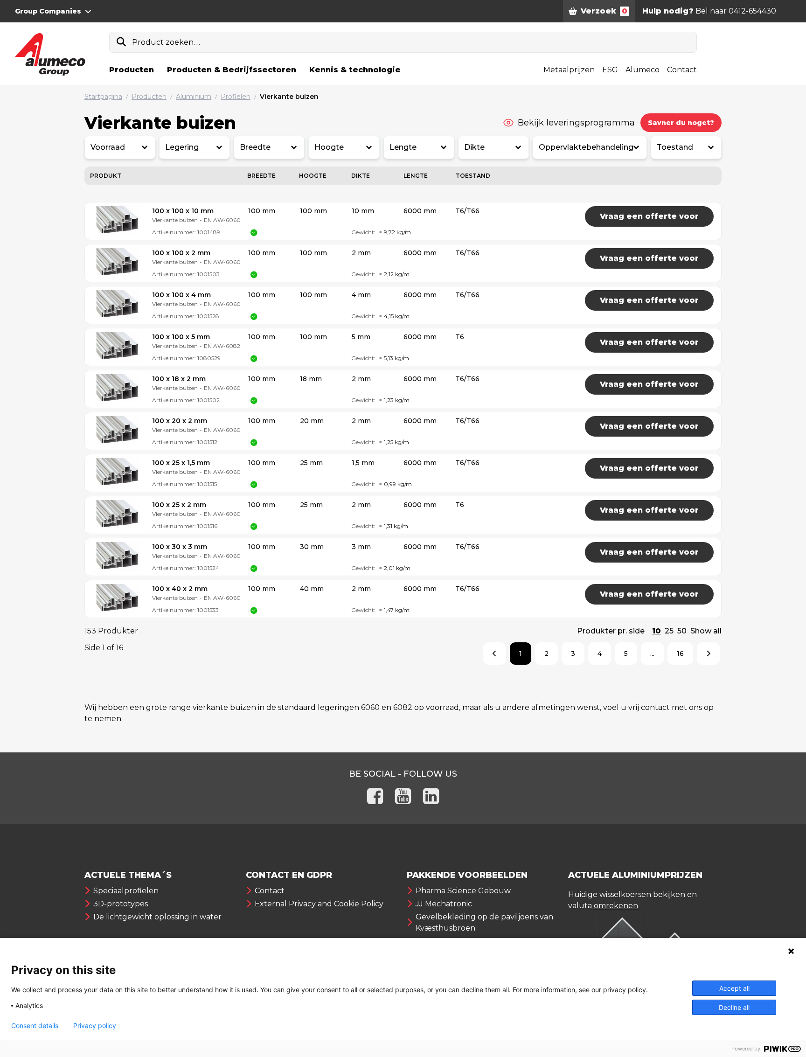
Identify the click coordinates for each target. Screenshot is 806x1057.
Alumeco (642, 69)
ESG (610, 69)
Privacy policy (94, 1025)
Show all (706, 630)
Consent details (34, 1025)
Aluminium (193, 96)
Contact (682, 69)
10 (656, 630)
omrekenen (616, 905)
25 (669, 630)
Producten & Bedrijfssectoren (231, 69)
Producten (131, 69)
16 (680, 653)
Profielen (235, 96)
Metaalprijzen (569, 69)
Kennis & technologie (355, 69)
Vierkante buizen (289, 96)
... (652, 653)
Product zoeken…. (166, 42)
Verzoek (604, 11)
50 (682, 630)
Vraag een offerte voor (649, 216)
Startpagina (103, 96)
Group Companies (48, 11)
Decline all (734, 1007)
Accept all (734, 988)
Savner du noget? (681, 122)
